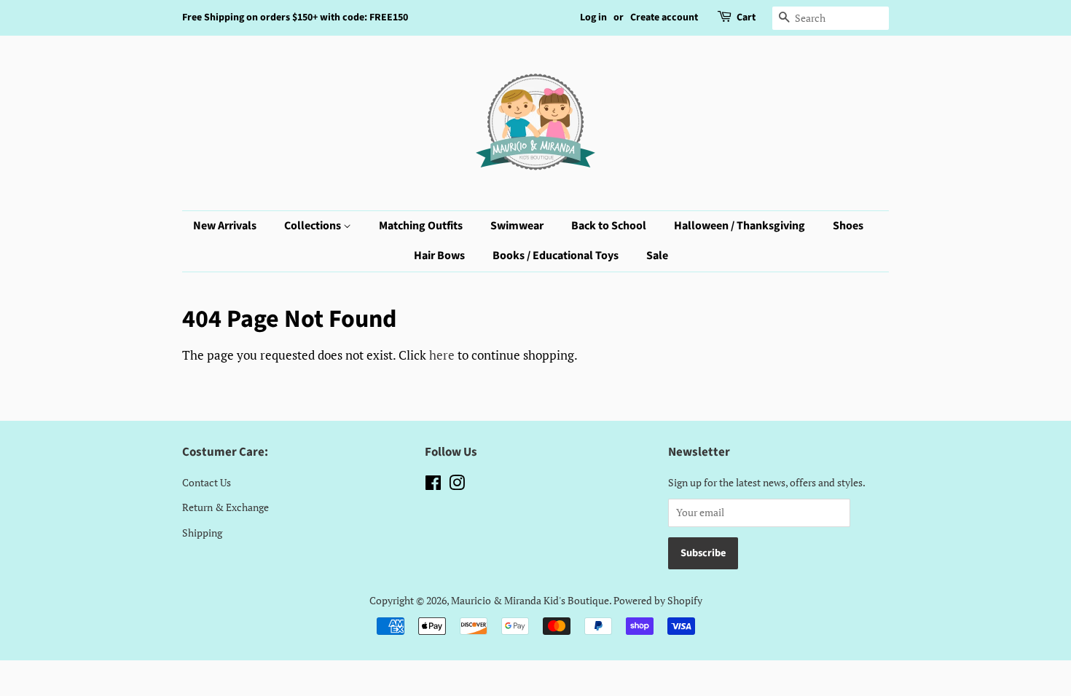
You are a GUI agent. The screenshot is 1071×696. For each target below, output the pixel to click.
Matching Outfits (421, 226)
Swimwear (517, 226)
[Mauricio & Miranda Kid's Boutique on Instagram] (457, 485)
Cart (746, 17)
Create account (664, 17)
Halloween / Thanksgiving (739, 226)
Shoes (848, 226)
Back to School (608, 226)
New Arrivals (224, 226)
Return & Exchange (225, 507)
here (442, 355)
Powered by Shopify (657, 600)
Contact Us (206, 482)
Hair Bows (439, 256)
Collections (313, 226)
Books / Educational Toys (556, 256)
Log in (593, 17)
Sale (657, 256)
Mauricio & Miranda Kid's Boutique (530, 600)
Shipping (202, 532)
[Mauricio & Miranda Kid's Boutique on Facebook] (433, 485)
